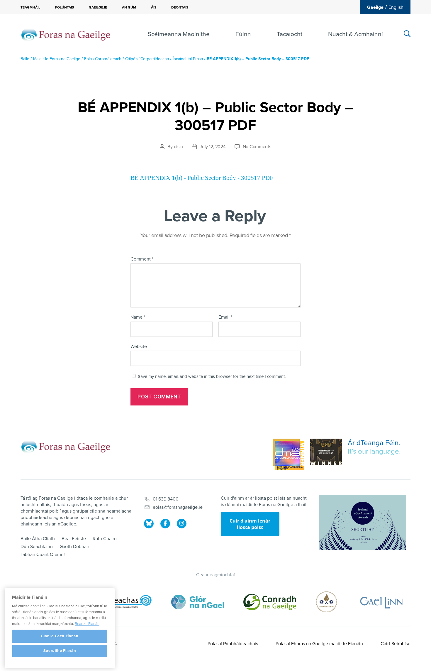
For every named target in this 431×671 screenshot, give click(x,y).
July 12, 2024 (213, 147)
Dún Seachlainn (37, 547)
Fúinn (243, 34)
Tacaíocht (289, 34)
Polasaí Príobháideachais (233, 644)
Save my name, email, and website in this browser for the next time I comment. (212, 376)
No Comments (257, 147)
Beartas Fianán (87, 623)
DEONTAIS (179, 7)
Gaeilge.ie (98, 7)
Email (225, 317)
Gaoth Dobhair (74, 547)
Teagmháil (30, 7)
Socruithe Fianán (59, 651)
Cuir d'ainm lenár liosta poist (250, 524)
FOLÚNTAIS (64, 7)
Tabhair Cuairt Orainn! (43, 554)
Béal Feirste (74, 539)
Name (137, 317)
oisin (178, 147)
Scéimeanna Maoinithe (179, 34)
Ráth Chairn (105, 539)
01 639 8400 (166, 499)
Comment (141, 259)
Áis (153, 7)
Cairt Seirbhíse (395, 644)
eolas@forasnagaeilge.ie (178, 507)
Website (138, 346)
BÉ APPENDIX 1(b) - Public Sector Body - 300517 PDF (201, 178)
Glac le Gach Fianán (59, 636)
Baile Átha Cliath (38, 539)
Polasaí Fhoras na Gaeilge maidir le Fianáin (319, 644)
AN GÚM (129, 7)
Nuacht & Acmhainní (355, 34)
